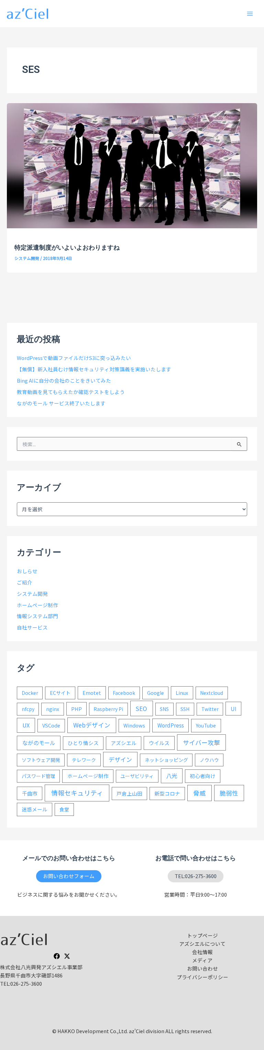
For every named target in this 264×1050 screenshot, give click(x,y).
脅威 (199, 792)
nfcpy (28, 709)
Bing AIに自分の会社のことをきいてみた (64, 380)
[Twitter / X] (67, 956)
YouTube (206, 725)
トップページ (202, 935)
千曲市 (29, 793)
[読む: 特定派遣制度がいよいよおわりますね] (132, 164)
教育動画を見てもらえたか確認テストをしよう (71, 391)
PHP (76, 708)
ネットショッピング (166, 759)
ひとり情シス (83, 742)
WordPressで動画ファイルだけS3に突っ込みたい (74, 357)
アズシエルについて (202, 943)
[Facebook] (57, 956)
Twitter (210, 709)
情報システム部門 (37, 616)
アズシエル (123, 742)
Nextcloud (211, 692)
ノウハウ (209, 759)
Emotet (91, 692)
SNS (164, 709)
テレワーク (84, 759)
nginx (52, 709)
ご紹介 (24, 582)
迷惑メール (34, 809)
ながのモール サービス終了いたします (61, 403)
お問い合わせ (202, 968)
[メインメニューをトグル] (250, 14)
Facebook (124, 692)
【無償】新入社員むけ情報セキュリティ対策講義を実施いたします (94, 369)
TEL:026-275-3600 (196, 875)
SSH (184, 709)
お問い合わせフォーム (69, 875)
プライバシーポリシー (202, 977)
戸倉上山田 (129, 793)
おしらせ (27, 571)
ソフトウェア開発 (41, 759)
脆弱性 (229, 792)
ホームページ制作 (37, 605)
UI (233, 708)
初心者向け (203, 775)
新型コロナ (167, 793)
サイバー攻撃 (201, 742)
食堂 (64, 809)
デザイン (120, 759)
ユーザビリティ (137, 776)
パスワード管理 (38, 776)
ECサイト (60, 692)
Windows (134, 725)
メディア (202, 960)
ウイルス (159, 742)
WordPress (170, 725)
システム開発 (26, 258)
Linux (182, 692)
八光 (171, 776)
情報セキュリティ (77, 792)
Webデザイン (91, 725)
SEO (141, 708)
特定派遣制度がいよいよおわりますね (67, 247)
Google (155, 692)
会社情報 (202, 951)
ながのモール (38, 743)
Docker (30, 692)
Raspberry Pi (108, 709)
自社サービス (32, 627)
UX (26, 725)
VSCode (51, 725)
